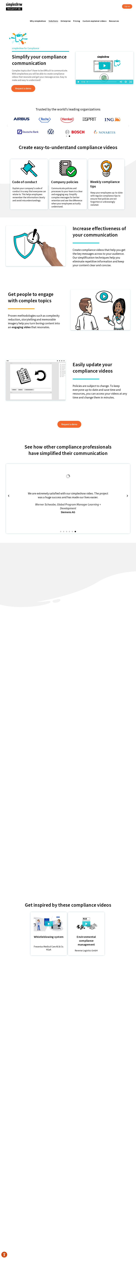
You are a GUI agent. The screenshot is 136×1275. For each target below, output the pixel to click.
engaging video (21, 327)
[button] (66, 136)
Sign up (127, 6)
